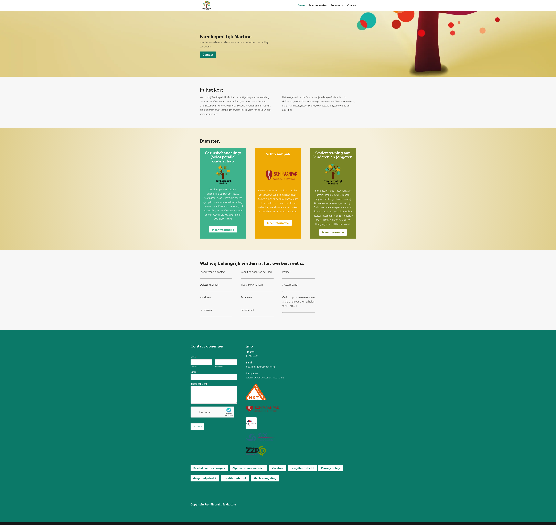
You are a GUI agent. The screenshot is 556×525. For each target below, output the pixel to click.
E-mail (194, 372)
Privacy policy (330, 468)
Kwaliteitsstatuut (235, 478)
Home (301, 5)
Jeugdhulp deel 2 (204, 478)
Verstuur (197, 426)
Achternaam (220, 366)
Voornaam (195, 366)
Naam (194, 357)
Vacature (278, 468)
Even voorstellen (318, 5)
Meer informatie (223, 229)
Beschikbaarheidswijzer (209, 468)
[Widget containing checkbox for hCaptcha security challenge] (212, 412)
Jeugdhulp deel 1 (302, 468)
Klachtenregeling (264, 478)
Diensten (336, 5)
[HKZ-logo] (257, 399)
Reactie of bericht (199, 384)
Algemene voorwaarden (248, 468)
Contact (351, 5)
